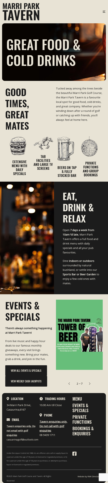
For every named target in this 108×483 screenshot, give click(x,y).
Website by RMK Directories (89, 476)
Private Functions (82, 419)
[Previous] (69, 384)
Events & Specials (80, 407)
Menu (77, 399)
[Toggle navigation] (88, 11)
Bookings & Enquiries (83, 430)
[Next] (90, 384)
